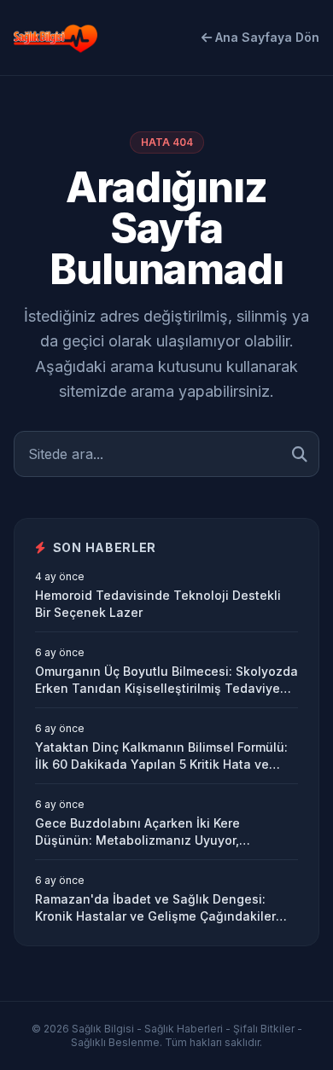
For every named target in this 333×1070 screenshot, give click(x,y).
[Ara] (299, 454)
